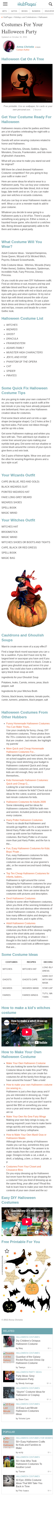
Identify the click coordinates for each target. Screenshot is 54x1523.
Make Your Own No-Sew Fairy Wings (26, 1116)
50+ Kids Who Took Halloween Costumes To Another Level (29, 1464)
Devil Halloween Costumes (20, 898)
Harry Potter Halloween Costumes (24, 820)
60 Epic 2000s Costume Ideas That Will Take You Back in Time (29, 1483)
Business (36, 11)
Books (24, 11)
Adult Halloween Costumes (20, 923)
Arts (4, 11)
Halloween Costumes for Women (34, 1438)
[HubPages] (27, 4)
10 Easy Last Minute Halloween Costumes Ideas (27, 1411)
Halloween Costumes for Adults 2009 (26, 802)
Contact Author (22, 50)
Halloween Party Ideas (29, 1372)
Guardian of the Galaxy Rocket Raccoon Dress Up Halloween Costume (30, 1360)
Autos (14, 11)
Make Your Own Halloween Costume (26, 1063)
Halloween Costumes (28, 1337)
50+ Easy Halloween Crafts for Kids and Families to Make (30, 1444)
